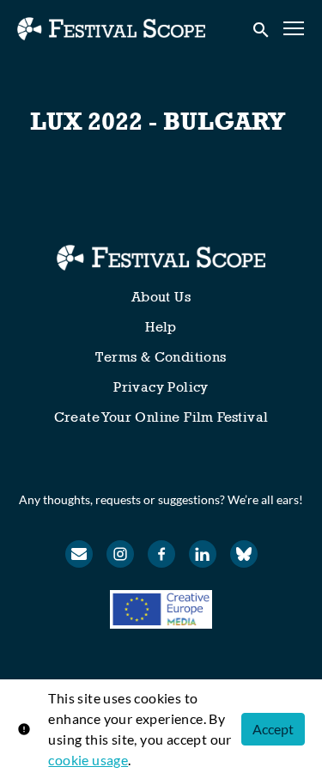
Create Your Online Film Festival (161, 417)
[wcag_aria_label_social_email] (79, 554)
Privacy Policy (161, 387)
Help (161, 327)
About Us (161, 297)
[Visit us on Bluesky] (244, 554)
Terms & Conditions (160, 357)
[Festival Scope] (161, 258)
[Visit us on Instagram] (120, 554)
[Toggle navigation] (294, 29)
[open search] (261, 28)
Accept (273, 729)
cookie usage (88, 760)
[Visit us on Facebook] (161, 554)
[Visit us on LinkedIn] (202, 554)
